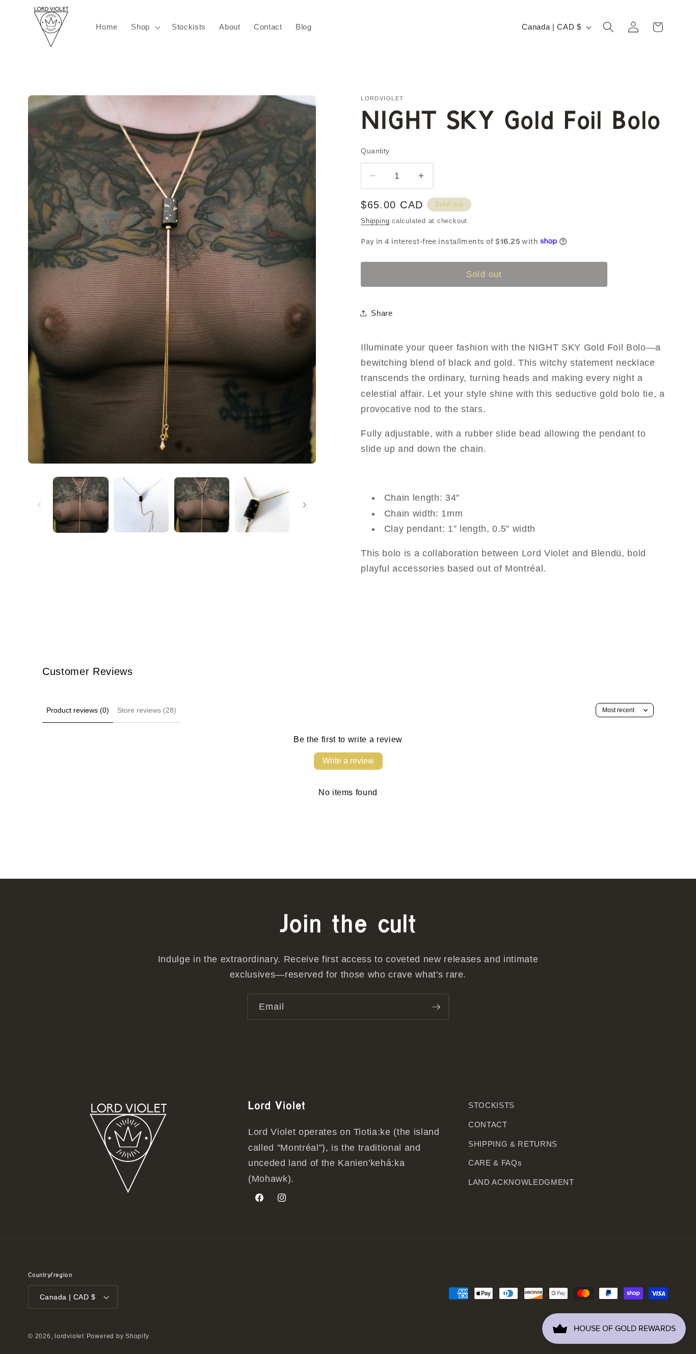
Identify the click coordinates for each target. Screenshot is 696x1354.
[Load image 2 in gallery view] (141, 504)
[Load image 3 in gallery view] (201, 504)
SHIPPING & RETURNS (512, 1144)
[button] (144, 27)
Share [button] (381, 312)
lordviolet (69, 1336)
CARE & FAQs (495, 1162)
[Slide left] (39, 505)
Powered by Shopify (118, 1336)
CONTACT (487, 1124)
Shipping (375, 221)
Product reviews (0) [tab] (77, 710)
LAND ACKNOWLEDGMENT (521, 1182)
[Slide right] (304, 505)
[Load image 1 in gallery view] (81, 504)
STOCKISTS (491, 1105)
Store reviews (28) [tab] (146, 710)
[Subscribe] (436, 1007)
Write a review (348, 760)
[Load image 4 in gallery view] (262, 504)
